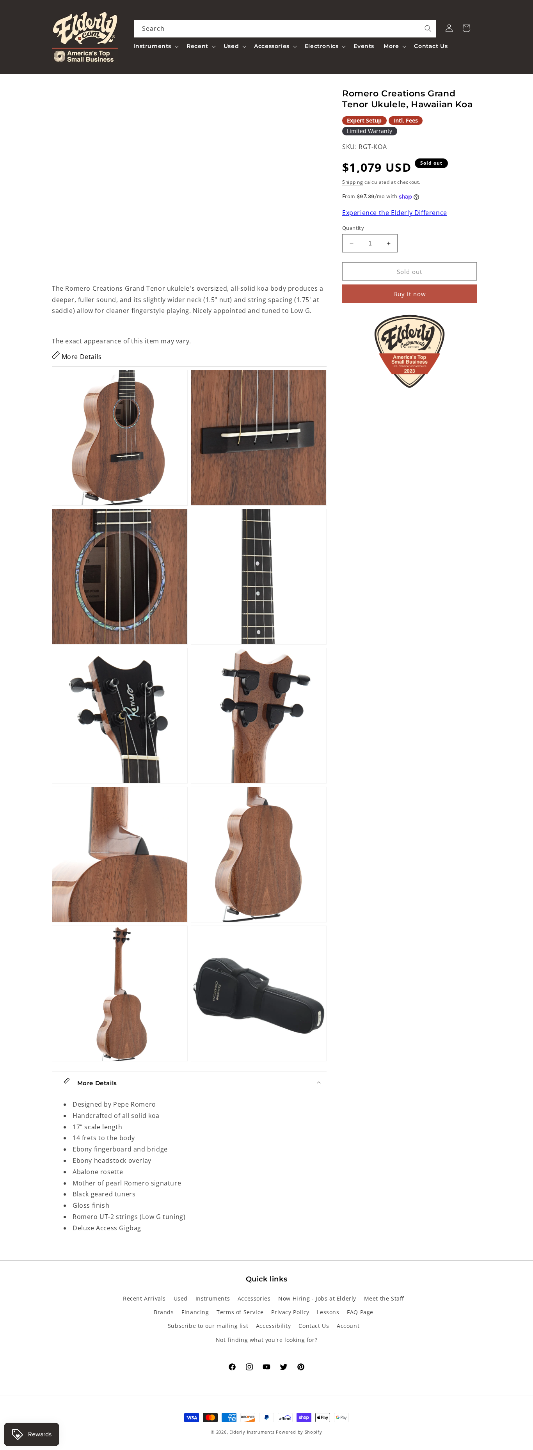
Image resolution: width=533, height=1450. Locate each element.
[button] (155, 46)
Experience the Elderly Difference (394, 213)
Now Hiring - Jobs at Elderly (317, 1298)
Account (348, 1325)
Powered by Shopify (299, 1432)
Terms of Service (240, 1312)
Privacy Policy (290, 1312)
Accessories (254, 1298)
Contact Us (313, 1325)
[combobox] (285, 28)
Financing (195, 1312)
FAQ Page (360, 1312)
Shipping (352, 182)
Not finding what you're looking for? (267, 1339)
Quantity (353, 227)
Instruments (212, 1298)
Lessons (328, 1312)
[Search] (428, 28)
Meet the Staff (384, 1298)
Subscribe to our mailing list (208, 1325)
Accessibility (273, 1325)
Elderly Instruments (251, 1432)
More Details (81, 356)
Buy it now (409, 294)
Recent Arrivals (144, 1298)
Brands (164, 1312)
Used (181, 1298)
